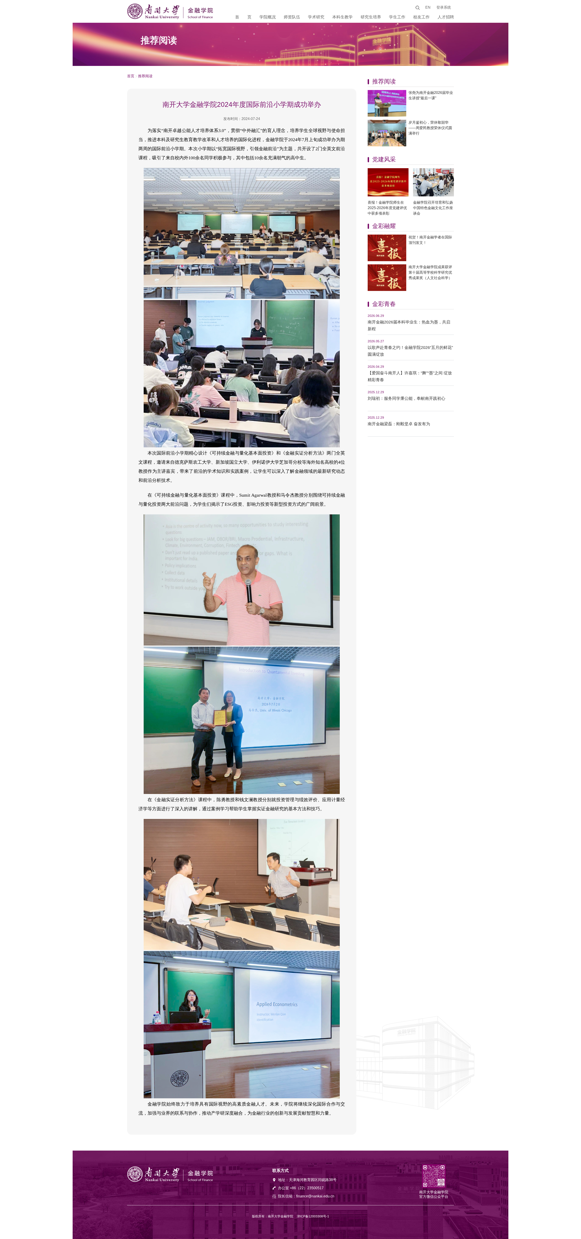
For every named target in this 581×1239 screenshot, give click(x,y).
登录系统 (443, 7)
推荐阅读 (145, 76)
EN (428, 7)
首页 (130, 76)
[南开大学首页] (154, 18)
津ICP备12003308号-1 (313, 1216)
